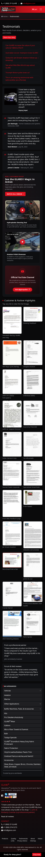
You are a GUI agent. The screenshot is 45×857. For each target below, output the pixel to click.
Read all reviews (7, 816)
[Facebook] (2, 795)
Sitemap (33, 841)
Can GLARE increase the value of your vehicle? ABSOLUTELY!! (20, 46)
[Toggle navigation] (41, 9)
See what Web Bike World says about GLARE (20, 66)
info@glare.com (29, 3)
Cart (35, 9)
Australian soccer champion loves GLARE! (22, 53)
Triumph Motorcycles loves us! (18, 72)
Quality (13, 839)
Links (12, 841)
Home (5, 16)
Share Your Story (9, 37)
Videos (40, 839)
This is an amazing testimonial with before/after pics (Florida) (19, 78)
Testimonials (23, 839)
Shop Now (36, 855)
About (33, 839)
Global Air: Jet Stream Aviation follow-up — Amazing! (22, 59)
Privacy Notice (22, 841)
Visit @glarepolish (21, 290)
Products (5, 839)
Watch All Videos (15, 194)
